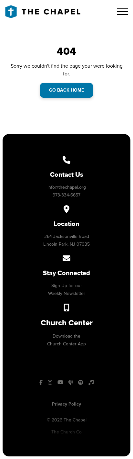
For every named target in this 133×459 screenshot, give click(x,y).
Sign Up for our (66, 285)
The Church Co (66, 432)
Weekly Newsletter (66, 293)
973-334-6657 (66, 195)
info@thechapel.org (66, 187)
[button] (122, 11)
